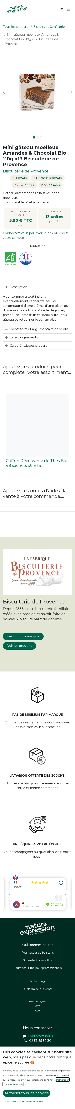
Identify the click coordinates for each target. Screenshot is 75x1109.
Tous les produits (16, 27)
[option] (37, 432)
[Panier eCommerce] (61, 9)
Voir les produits (19, 646)
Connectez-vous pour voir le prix (28, 233)
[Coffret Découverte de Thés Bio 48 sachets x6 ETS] (37, 425)
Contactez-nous (40, 1036)
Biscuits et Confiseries (49, 27)
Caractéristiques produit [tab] (28, 345)
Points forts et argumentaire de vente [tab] (39, 329)
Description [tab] (18, 287)
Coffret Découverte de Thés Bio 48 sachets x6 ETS (36, 463)
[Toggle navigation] (68, 9)
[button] (4, 92)
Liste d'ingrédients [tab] (24, 337)
